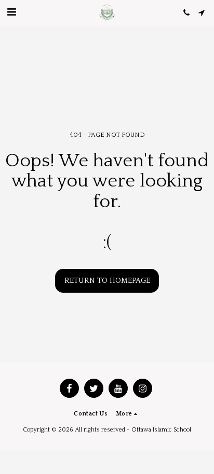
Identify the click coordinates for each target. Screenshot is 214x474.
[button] (11, 12)
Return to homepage (107, 281)
